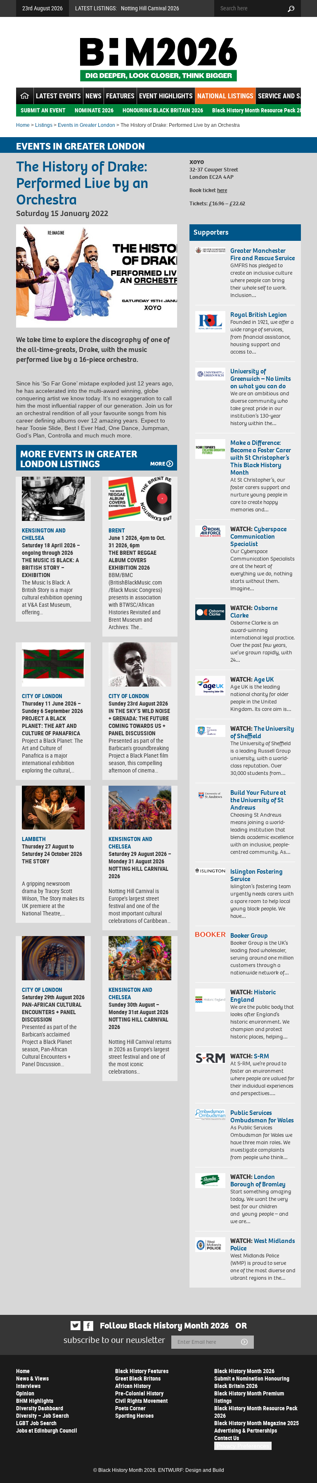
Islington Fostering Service (256, 875)
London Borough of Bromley (258, 1180)
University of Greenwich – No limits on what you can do (260, 378)
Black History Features (141, 1371)
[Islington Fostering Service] (210, 871)
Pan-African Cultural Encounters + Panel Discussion (52, 1012)
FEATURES (120, 95)
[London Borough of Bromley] (210, 1180)
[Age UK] (210, 686)
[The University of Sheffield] (210, 731)
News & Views (32, 1378)
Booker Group (249, 935)
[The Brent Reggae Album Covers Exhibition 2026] (140, 499)
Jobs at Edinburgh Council (46, 1430)
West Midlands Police (262, 1244)
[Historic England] (210, 1000)
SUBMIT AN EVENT (43, 110)
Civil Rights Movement (141, 1401)
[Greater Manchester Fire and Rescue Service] (210, 250)
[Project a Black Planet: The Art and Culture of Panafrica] (53, 664)
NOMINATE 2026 (94, 110)
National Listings (225, 95)
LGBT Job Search (36, 1423)
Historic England (253, 996)
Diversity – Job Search (42, 1415)
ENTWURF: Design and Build (191, 1470)
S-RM (261, 1056)
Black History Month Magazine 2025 (256, 1423)
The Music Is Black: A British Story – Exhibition (50, 567)
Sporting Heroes (134, 1415)
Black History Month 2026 (244, 1371)
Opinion (25, 1393)
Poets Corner (130, 1408)
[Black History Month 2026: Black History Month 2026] (158, 59)
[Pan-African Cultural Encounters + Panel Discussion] (53, 958)
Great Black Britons (138, 1378)
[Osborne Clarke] (210, 612)
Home (23, 125)
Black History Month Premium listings (249, 1397)
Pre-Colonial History (139, 1393)
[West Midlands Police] (210, 1244)
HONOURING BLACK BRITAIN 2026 (163, 110)
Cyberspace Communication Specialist (258, 536)
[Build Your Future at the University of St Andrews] (210, 795)
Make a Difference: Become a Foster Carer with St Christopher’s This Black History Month (260, 457)
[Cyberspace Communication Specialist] (210, 531)
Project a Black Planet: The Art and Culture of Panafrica (51, 725)
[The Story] (53, 808)
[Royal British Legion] (210, 322)
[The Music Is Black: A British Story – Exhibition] (53, 499)
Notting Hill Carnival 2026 (150, 8)
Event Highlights (166, 95)
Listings (43, 125)
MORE (157, 464)
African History (133, 1386)
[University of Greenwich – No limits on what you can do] (210, 374)
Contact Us (226, 1438)
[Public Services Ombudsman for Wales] (210, 1114)
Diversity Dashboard (39, 1408)
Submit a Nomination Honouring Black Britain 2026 (251, 1382)
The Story (36, 861)
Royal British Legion (258, 314)
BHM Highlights (34, 1401)
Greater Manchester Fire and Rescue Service (262, 254)
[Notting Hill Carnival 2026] (140, 808)
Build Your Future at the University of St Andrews (258, 800)
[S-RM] (210, 1058)
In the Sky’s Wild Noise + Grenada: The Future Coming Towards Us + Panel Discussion (139, 722)
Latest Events (58, 95)
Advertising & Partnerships (245, 1430)
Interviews (28, 1386)
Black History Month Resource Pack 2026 (260, 110)
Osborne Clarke (253, 612)
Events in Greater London (86, 125)
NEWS (93, 95)
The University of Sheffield (262, 732)
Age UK (264, 679)
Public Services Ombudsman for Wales (262, 1116)
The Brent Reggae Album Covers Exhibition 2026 (132, 560)
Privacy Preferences (243, 1446)
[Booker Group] (210, 934)
